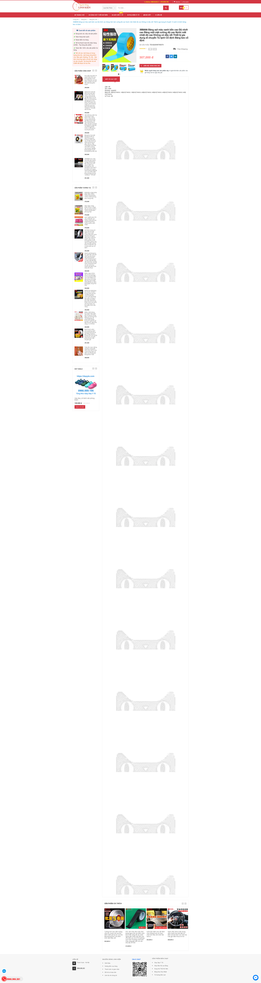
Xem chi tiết (80, 407)
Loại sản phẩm (108, 8)
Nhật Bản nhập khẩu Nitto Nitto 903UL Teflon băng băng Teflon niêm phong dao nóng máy (91, 195)
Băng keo (84, 19)
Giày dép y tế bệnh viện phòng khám (84, 399)
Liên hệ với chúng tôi (111, 975)
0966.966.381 (81, 968)
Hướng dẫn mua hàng (111, 966)
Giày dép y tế (118, 14)
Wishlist (178, 2)
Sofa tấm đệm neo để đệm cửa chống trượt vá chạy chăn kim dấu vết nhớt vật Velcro (156, 934)
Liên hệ (159, 15)
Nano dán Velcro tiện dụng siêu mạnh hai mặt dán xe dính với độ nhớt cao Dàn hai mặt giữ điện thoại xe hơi (177, 934)
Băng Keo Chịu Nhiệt (160, 972)
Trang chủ (80, 15)
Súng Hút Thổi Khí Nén (161, 969)
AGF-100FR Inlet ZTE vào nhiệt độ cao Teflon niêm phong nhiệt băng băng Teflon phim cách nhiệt (90, 220)
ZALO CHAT (136, 959)
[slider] (143, 48)
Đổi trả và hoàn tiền (110, 972)
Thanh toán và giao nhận (112, 969)
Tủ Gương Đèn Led (159, 975)
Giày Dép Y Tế (158, 962)
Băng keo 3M (93, 19)
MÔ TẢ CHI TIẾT (111, 79)
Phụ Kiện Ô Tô (133, 15)
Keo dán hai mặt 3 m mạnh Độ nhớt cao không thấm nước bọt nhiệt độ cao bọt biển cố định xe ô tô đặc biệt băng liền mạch (91, 80)
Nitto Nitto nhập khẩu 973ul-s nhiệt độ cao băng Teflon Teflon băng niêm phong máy (90, 209)
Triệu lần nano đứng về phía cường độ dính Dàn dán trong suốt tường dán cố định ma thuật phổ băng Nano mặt (91, 350)
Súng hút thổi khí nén (99, 15)
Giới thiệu (107, 963)
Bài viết (148, 15)
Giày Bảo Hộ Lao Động (161, 966)
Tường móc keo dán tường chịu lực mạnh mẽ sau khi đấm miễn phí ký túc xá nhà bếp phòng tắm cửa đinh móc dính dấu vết (113, 935)
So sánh (186, 2)
